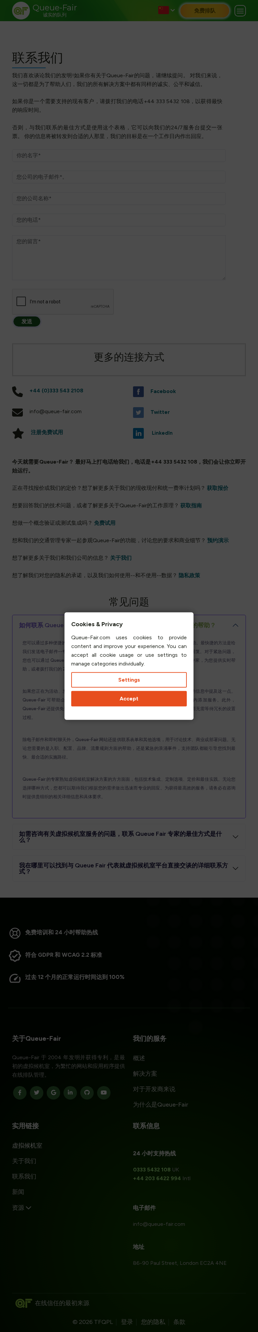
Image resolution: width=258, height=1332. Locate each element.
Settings (129, 680)
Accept (129, 698)
